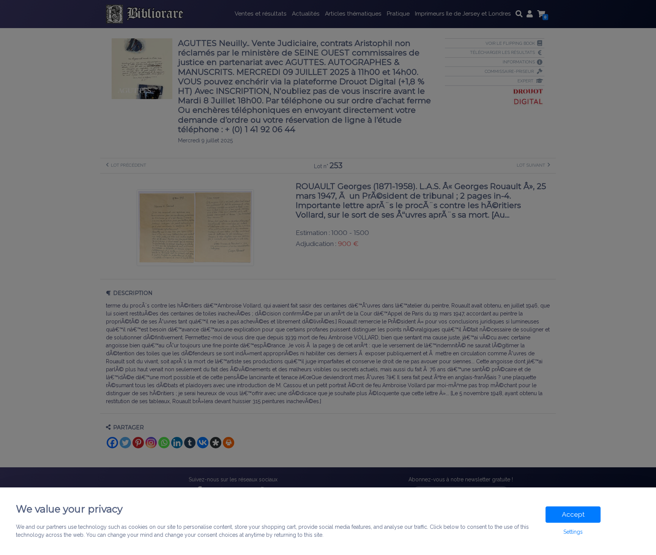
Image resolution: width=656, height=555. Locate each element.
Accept (573, 514)
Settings (573, 532)
